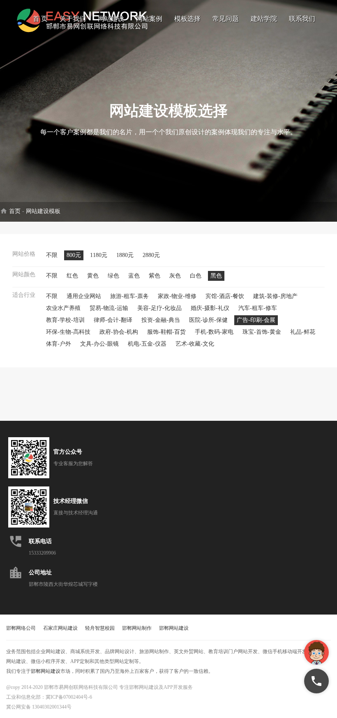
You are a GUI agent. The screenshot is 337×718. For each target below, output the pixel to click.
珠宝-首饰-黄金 (261, 332)
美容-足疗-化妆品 (159, 308)
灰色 (175, 276)
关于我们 (73, 18)
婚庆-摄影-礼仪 (210, 308)
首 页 (40, 18)
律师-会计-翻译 (113, 320)
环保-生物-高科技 (68, 332)
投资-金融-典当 (160, 320)
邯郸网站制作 (137, 628)
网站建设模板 (43, 211)
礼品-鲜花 (302, 332)
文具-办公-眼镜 (99, 344)
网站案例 (149, 18)
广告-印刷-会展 (256, 320)
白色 (195, 276)
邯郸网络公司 (21, 628)
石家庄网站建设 (60, 628)
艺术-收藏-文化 (194, 344)
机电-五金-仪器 (147, 344)
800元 (74, 255)
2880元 (151, 255)
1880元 (125, 255)
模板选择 (187, 18)
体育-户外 (58, 344)
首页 (15, 211)
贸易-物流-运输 (109, 308)
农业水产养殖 (63, 308)
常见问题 (225, 18)
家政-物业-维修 (177, 296)
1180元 (98, 255)
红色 (72, 276)
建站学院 (264, 18)
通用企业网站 (84, 296)
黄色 (93, 276)
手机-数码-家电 (214, 332)
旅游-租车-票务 (129, 296)
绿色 (113, 276)
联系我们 (302, 18)
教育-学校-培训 (65, 320)
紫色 (154, 276)
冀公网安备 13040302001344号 (39, 707)
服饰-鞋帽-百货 (166, 332)
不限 (52, 255)
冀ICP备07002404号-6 (69, 697)
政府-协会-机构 (118, 332)
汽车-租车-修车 (257, 308)
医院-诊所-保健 (208, 320)
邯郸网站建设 (174, 628)
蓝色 (134, 276)
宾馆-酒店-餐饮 (224, 296)
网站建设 (111, 18)
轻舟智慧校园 (100, 628)
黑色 (216, 276)
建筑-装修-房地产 (275, 296)
